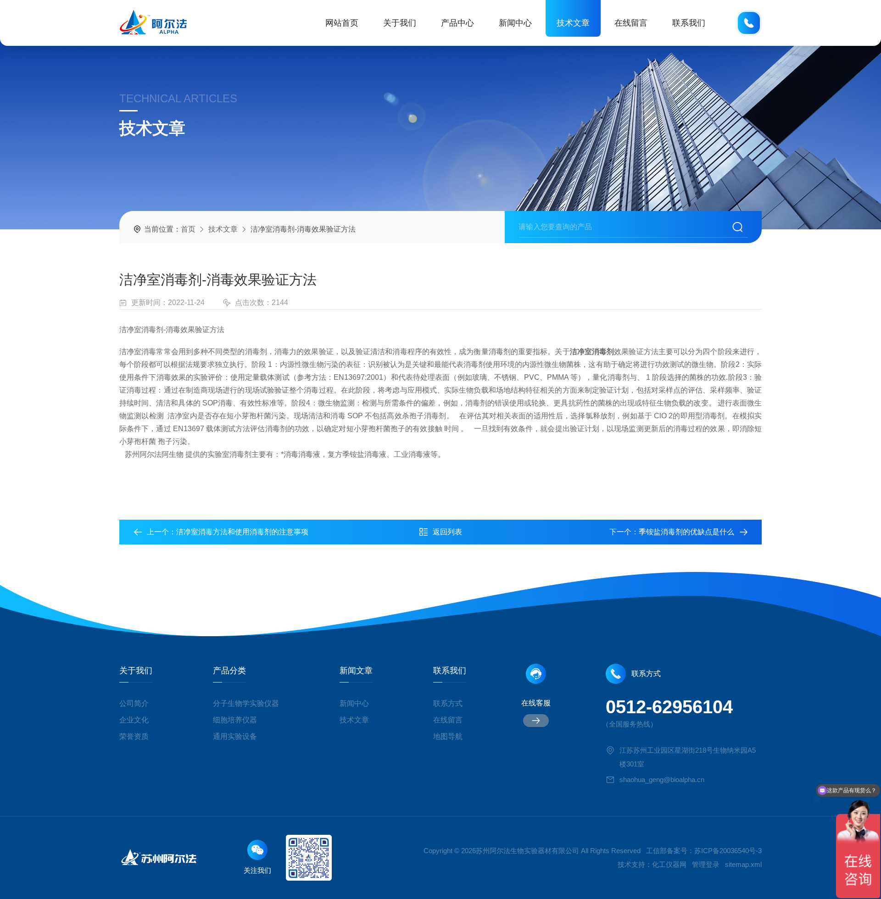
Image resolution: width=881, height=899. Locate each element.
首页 (188, 229)
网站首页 (341, 23)
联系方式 (448, 703)
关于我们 (399, 23)
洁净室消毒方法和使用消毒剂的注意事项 (242, 532)
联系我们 (688, 23)
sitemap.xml (743, 864)
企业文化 (134, 720)
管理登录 (705, 864)
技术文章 (573, 23)
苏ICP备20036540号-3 (728, 851)
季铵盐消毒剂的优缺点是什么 (686, 532)
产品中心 (457, 23)
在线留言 (630, 23)
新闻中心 (515, 23)
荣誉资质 (134, 736)
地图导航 (448, 736)
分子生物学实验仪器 (246, 703)
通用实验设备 (235, 736)
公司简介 (134, 703)
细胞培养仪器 (235, 720)
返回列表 (447, 532)
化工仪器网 (669, 864)
